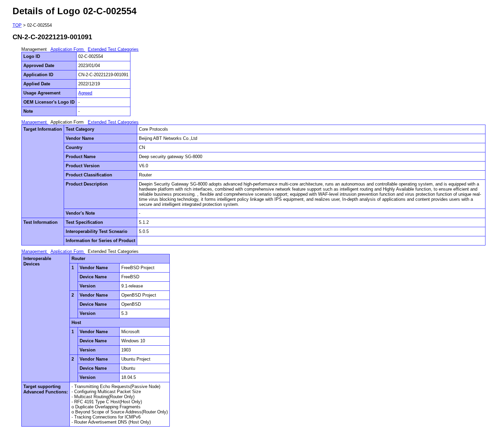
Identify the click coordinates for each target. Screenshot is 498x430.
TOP (17, 25)
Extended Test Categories (113, 49)
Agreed (85, 92)
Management (34, 122)
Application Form (67, 49)
